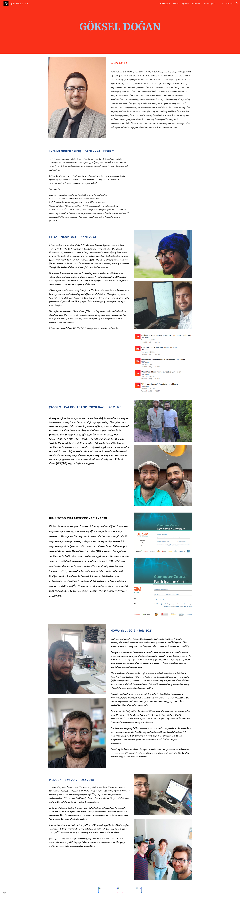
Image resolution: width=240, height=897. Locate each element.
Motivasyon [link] (209, 3)
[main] (120, 27)
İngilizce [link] (185, 3)
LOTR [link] (220, 3)
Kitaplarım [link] (196, 3)
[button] (237, 3)
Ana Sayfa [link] (165, 3)
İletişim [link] (229, 3)
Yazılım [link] (175, 3)
